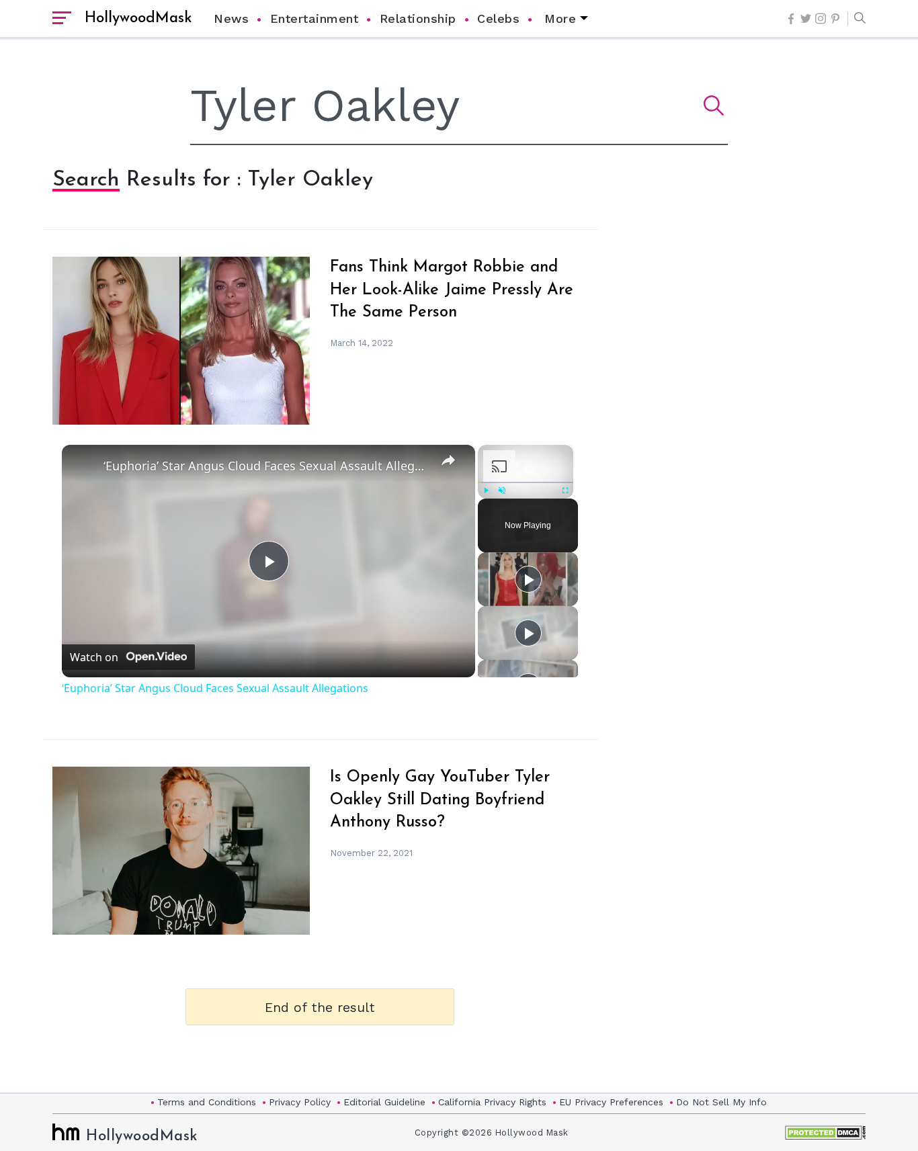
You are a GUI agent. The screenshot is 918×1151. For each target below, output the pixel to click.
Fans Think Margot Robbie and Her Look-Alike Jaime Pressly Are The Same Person (451, 290)
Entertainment (314, 18)
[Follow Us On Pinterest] (835, 19)
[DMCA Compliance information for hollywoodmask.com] (825, 1132)
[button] (856, 19)
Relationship (418, 18)
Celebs (498, 18)
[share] (448, 460)
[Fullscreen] (566, 490)
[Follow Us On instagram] (820, 18)
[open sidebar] (61, 18)
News (231, 18)
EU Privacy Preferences (611, 1102)
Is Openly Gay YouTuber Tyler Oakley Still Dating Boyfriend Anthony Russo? (440, 799)
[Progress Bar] (525, 482)
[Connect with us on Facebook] (791, 19)
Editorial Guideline (384, 1102)
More (560, 18)
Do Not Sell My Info (721, 1102)
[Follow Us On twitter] (805, 18)
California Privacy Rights (492, 1102)
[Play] (486, 490)
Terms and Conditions (206, 1102)
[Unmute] (502, 490)
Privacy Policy (300, 1102)
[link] (83, 466)
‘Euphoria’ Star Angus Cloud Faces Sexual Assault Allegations (266, 466)
